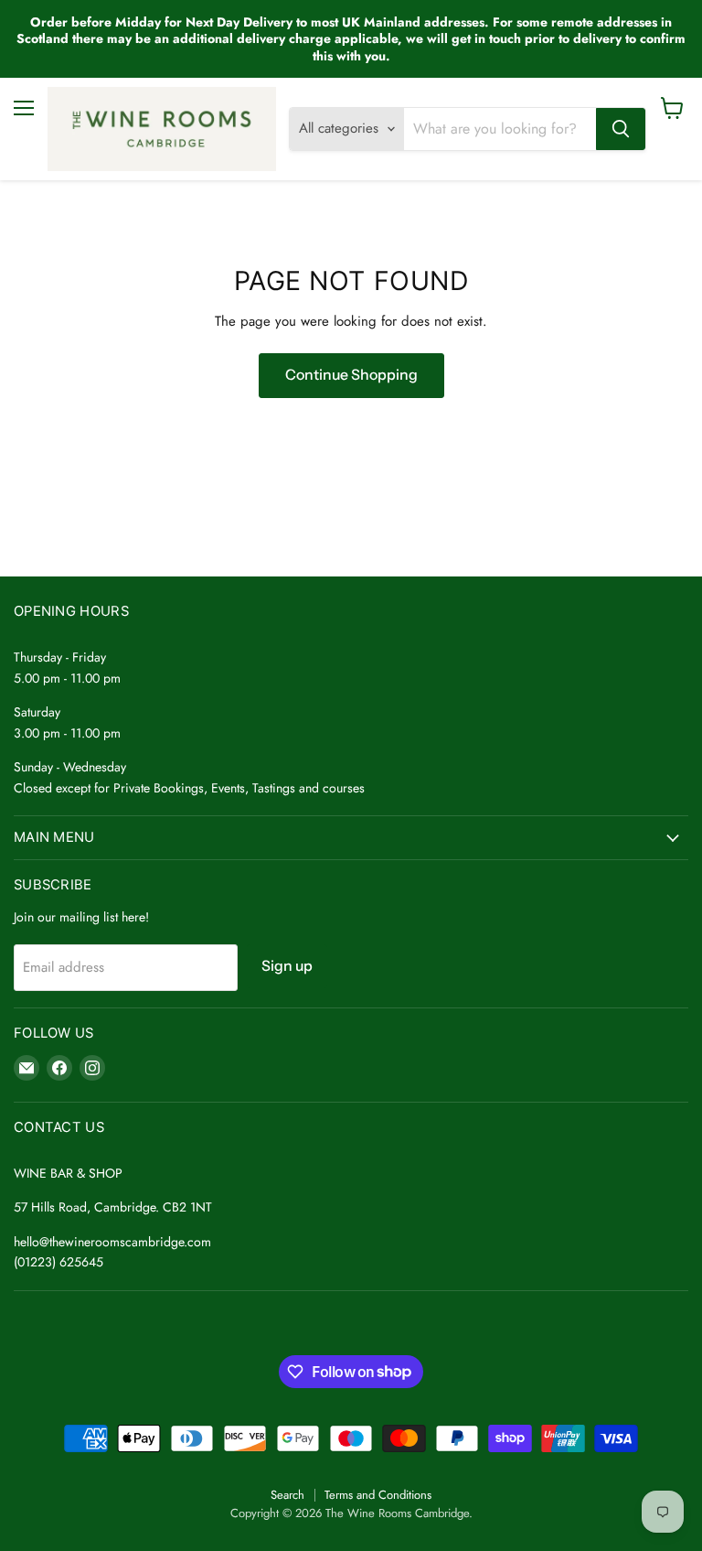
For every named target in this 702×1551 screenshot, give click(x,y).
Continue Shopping (351, 374)
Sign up (287, 966)
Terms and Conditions (377, 1494)
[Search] (620, 129)
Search (287, 1494)
